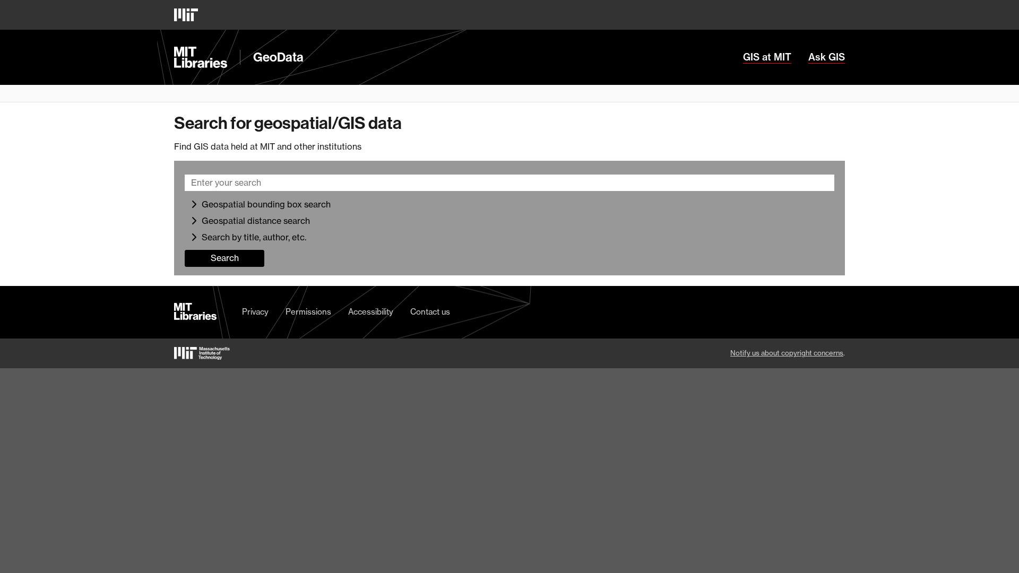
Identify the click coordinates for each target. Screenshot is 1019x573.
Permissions (308, 312)
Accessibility (370, 312)
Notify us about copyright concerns (786, 353)
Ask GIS (826, 57)
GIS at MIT (767, 57)
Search (225, 258)
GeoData (278, 57)
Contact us (430, 312)
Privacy (255, 312)
